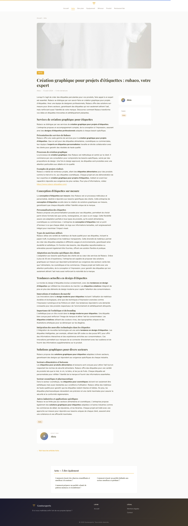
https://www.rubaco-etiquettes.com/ (51, 184)
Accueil (66, 8)
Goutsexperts (44, 505)
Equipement (90, 8)
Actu (73, 8)
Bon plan (80, 8)
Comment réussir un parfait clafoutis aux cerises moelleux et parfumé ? (112, 479)
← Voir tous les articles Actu (48, 451)
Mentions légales (133, 509)
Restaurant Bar (119, 8)
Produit (109, 8)
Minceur (101, 8)
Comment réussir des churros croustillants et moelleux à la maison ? (72, 479)
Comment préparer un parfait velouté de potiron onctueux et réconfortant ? (70, 486)
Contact (130, 512)
